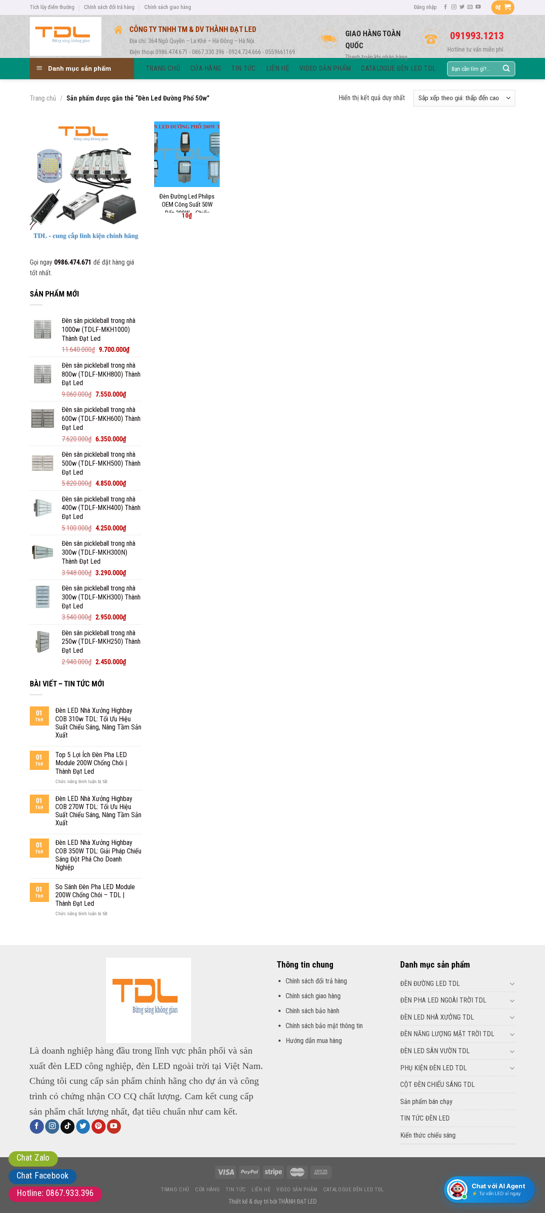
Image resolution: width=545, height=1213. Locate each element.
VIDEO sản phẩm (297, 1190)
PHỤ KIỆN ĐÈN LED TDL (433, 1068)
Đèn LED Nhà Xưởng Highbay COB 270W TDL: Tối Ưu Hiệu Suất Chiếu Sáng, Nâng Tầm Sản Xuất (98, 811)
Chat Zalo (33, 1157)
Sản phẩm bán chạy (426, 1102)
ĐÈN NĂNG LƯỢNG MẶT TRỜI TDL (447, 1034)
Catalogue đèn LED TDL (353, 1190)
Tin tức (236, 1190)
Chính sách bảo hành (312, 1011)
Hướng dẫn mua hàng (314, 1041)
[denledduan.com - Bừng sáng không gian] (65, 36)
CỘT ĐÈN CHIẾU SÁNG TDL (437, 1084)
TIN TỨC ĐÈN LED (425, 1118)
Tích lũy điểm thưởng (52, 7)
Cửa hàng (207, 1190)
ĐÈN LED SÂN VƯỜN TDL (435, 1051)
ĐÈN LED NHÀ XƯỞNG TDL (437, 1017)
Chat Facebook (43, 1175)
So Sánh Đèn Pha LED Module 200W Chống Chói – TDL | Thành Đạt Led (95, 895)
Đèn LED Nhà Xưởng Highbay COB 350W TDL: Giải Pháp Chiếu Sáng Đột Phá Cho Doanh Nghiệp (98, 854)
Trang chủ (43, 98)
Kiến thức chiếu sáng (428, 1135)
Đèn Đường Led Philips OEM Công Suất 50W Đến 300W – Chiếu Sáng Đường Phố (187, 209)
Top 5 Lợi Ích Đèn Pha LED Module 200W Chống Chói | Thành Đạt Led (91, 763)
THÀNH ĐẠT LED (297, 1201)
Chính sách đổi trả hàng (109, 7)
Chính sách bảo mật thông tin (324, 1026)
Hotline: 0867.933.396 (55, 1193)
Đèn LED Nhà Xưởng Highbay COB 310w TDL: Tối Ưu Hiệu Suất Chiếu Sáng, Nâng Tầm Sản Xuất (98, 722)
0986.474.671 (73, 262)
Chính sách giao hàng (167, 7)
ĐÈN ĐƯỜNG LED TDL (430, 984)
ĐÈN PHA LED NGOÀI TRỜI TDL (443, 1000)
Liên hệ (261, 1190)
